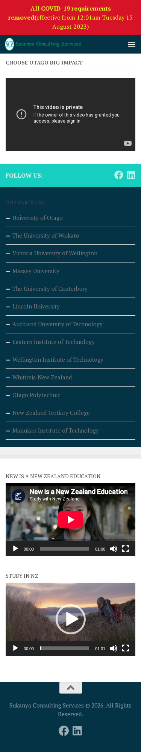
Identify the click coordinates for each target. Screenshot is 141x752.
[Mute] (113, 548)
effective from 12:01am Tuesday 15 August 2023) (70, 17)
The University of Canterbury (50, 288)
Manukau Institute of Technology (55, 430)
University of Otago (37, 217)
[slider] (64, 648)
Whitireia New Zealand (42, 377)
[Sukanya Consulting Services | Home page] (55, 44)
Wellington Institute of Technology (57, 359)
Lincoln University (36, 306)
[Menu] (131, 44)
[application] (70, 519)
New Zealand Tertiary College (51, 412)
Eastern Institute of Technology (53, 341)
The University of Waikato (45, 235)
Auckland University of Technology (57, 324)
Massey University (35, 271)
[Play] (15, 548)
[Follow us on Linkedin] (130, 175)
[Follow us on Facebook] (118, 175)
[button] (71, 619)
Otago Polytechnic (36, 395)
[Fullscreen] (125, 548)
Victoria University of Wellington (54, 253)
